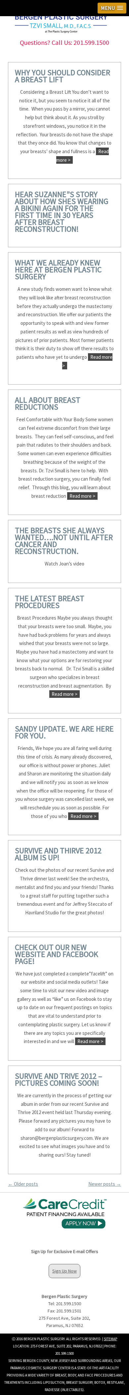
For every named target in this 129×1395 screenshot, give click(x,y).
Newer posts (104, 1184)
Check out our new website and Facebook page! (56, 954)
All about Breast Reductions (47, 403)
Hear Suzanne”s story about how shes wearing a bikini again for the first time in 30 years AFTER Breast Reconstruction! (61, 211)
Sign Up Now (64, 1271)
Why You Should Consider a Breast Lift (62, 76)
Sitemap (110, 1339)
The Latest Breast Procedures (49, 601)
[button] (112, 8)
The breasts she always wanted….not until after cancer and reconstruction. (64, 540)
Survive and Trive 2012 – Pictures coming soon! (58, 1079)
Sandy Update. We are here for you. (64, 732)
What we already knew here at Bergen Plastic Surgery (58, 269)
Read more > (82, 496)
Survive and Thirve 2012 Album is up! (58, 854)
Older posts (23, 1184)
